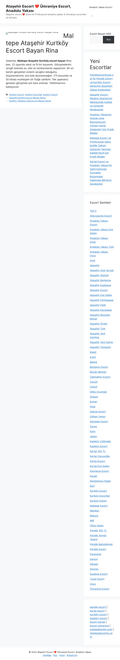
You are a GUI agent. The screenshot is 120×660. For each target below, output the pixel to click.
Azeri (93, 357)
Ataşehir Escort (99, 290)
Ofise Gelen (97, 525)
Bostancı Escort (99, 367)
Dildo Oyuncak (98, 391)
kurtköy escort (98, 614)
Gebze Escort (98, 411)
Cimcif (93, 386)
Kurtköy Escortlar (33, 94)
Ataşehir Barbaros (100, 280)
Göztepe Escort (99, 421)
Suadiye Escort (99, 574)
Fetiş (92, 406)
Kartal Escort (97, 461)
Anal (92, 260)
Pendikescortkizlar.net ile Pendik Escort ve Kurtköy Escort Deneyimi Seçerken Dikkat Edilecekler (102, 82)
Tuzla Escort (97, 579)
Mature (94, 515)
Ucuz (93, 583)
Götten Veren (98, 416)
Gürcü (93, 426)
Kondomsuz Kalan (100, 481)
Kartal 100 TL (98, 451)
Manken (94, 510)
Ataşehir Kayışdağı (101, 310)
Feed (62, 655)
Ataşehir (95, 265)
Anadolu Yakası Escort (100, 7)
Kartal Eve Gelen (99, 466)
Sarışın (94, 559)
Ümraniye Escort (99, 588)
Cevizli (93, 381)
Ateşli (93, 352)
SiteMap (47, 655)
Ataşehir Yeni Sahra (101, 342)
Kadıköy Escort (98, 446)
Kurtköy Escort (16, 94)
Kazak (93, 476)
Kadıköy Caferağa (100, 441)
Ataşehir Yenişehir (100, 347)
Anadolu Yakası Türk (102, 246)
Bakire (93, 362)
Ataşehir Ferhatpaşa (101, 300)
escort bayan (97, 621)
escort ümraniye (99, 625)
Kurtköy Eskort (50, 94)
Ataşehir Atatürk (99, 275)
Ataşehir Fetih (98, 305)
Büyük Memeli (98, 372)
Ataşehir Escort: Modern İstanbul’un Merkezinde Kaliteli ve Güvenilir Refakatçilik (101, 102)
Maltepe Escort (99, 505)
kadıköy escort (98, 618)
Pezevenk (95, 554)
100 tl (93, 210)
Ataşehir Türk (97, 328)
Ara (108, 39)
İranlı (92, 431)
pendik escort (98, 607)
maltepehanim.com (101, 629)
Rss (55, 655)
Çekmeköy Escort (100, 376)
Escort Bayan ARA (100, 33)
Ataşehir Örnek (98, 323)
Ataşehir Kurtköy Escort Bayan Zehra (27, 97)
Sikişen (94, 564)
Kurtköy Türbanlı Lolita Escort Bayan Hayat (30, 101)
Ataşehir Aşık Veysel (102, 270)
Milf (92, 520)
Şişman (94, 569)
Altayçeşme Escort (101, 215)
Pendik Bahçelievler (101, 544)
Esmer (93, 401)
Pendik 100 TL (98, 530)
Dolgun (94, 396)
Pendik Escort (98, 549)
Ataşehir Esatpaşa (100, 285)
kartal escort (97, 610)
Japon (93, 436)
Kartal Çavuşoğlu (100, 456)
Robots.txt (72, 655)
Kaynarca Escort (99, 471)
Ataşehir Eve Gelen (101, 295)
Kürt (92, 486)
